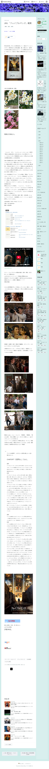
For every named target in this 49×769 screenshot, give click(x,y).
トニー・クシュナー (12, 189)
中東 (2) (38, 219)
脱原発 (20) (39, 216)
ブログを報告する (29, 765)
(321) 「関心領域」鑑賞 (15, 711)
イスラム (22, 480)
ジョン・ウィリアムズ (16, 191)
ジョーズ (7, 152)
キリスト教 (16, 469)
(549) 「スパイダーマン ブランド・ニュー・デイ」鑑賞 (42, 290)
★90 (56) (39, 195)
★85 (12, 26)
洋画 (42, 266)
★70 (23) (39, 205)
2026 (39, 131)
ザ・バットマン (20, 180)
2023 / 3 (41, 158)
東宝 (8, 205)
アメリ (19, 201)
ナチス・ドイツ (22, 529)
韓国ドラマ (43, 271)
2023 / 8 (41, 149)
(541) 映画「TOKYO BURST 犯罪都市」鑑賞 (41, 312)
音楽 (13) (39, 235)
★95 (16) (39, 203)
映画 (5, 26)
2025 (39, 134)
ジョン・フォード (16, 435)
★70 (42, 307)
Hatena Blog (23, 765)
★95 (42, 293)
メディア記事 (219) (41, 192)
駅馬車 (23, 435)
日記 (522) (39, 173)
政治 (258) (39, 181)
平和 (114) (39, 184)
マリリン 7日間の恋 (22, 176)
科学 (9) (38, 187)
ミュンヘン (21, 185)
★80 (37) (39, 211)
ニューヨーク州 (16, 541)
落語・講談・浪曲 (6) (41, 226)
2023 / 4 (41, 157)
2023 (39, 140)
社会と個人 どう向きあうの (24, 8)
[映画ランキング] (7, 648)
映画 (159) (39, 197)
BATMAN (15, 180)
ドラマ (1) (39, 246)
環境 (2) (38, 238)
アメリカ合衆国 (10, 453)
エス (7, 187)
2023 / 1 (41, 162)
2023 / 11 (41, 144)
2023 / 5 (41, 155)
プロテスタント (20, 467)
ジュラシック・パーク (20, 152)
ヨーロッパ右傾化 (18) (41, 208)
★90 (42, 284)
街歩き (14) (39, 200)
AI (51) (38, 189)
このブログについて (41, 32)
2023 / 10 (41, 146)
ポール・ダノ (22, 182)
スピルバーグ (10, 185)
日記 (9, 26)
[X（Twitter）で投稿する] (11, 669)
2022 (39, 165)
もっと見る (39, 124)
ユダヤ (5, 276)
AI (44, 329)
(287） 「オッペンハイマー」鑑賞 (18, 736)
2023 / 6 (41, 153)
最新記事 (39, 43)
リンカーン (28, 185)
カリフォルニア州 (27, 518)
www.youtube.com (8, 268)
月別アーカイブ (41, 128)
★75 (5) (39, 228)
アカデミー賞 (11, 195)
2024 (39, 137)
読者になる (45, 4)
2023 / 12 (41, 142)
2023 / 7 (41, 151)
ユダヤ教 (12, 480)
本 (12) (38, 241)
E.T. (12, 152)
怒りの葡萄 (13, 437)
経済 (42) (39, 178)
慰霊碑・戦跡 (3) (40, 243)
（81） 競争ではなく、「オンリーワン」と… (9, 753)
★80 (42, 352)
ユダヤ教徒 (21, 469)
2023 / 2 (41, 160)
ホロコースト (29, 554)
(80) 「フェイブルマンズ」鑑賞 (18, 23)
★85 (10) (39, 214)
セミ (10, 465)
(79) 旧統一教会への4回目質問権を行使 (28, 753)
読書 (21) (39, 176)
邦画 (42, 262)
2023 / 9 (41, 148)
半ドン (12, 46)
